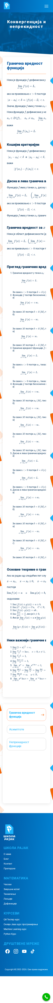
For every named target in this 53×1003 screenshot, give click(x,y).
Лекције (8, 898)
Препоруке (9, 868)
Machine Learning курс (15, 929)
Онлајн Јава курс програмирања (21, 924)
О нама (7, 854)
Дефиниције (10, 903)
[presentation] (28, 79)
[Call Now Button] (46, 997)
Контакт (8, 863)
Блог (6, 859)
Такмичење (10, 894)
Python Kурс (10, 934)
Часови (7, 884)
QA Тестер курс (12, 919)
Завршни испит (12, 889)
